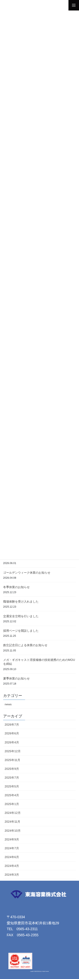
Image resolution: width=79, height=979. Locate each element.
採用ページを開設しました (21, 630)
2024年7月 (12, 848)
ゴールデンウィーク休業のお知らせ (26, 572)
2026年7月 (12, 724)
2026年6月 (12, 733)
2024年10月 (13, 830)
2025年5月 (12, 786)
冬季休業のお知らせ (16, 587)
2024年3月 (12, 874)
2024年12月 (13, 812)
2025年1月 (12, 804)
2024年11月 (12, 821)
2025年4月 (12, 795)
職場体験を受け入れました (21, 601)
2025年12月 (13, 751)
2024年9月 (12, 839)
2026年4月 (12, 742)
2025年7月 (12, 777)
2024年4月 (12, 865)
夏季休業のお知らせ (16, 678)
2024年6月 (12, 857)
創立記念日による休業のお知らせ (25, 645)
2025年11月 (12, 760)
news (8, 704)
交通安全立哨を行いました (21, 616)
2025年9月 (12, 768)
